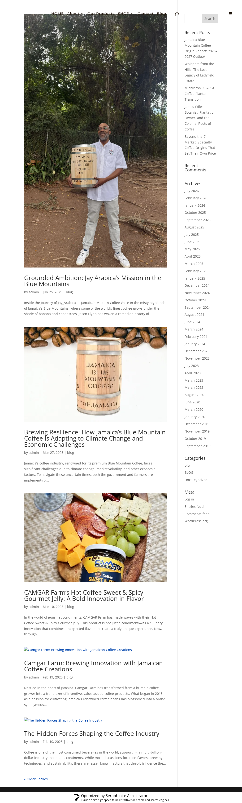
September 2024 (198, 307)
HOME (57, 14)
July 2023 (192, 365)
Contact (146, 14)
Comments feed (197, 514)
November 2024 (197, 292)
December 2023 (197, 351)
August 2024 (194, 314)
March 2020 (194, 409)
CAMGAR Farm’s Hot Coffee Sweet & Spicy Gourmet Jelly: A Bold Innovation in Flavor (84, 595)
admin (34, 292)
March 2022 (194, 387)
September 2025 (198, 220)
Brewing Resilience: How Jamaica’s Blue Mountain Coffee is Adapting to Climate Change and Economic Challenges (95, 438)
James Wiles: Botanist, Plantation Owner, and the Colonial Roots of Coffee (200, 117)
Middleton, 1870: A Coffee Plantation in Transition (200, 94)
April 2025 (193, 256)
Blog (161, 14)
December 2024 (197, 285)
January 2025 (195, 278)
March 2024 (194, 329)
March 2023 (194, 380)
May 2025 (192, 249)
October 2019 (195, 438)
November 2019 (197, 431)
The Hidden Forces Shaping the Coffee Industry (91, 733)
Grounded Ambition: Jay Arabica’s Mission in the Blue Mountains (92, 280)
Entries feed (194, 506)
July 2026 (192, 190)
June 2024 (192, 322)
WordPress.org (196, 521)
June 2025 (192, 242)
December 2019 (197, 424)
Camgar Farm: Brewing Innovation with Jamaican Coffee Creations (93, 666)
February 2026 (196, 198)
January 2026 (195, 205)
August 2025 (194, 227)
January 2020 (195, 417)
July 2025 (192, 234)
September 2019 (198, 446)
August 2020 (194, 395)
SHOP (124, 14)
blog (69, 292)
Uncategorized (196, 479)
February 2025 (196, 271)
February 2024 (196, 336)
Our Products (101, 14)
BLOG (189, 472)
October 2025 (195, 212)
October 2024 (195, 300)
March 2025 (194, 263)
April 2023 (193, 373)
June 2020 (192, 402)
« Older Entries (36, 779)
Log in (189, 499)
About (73, 14)
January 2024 (195, 344)
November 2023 (197, 358)
